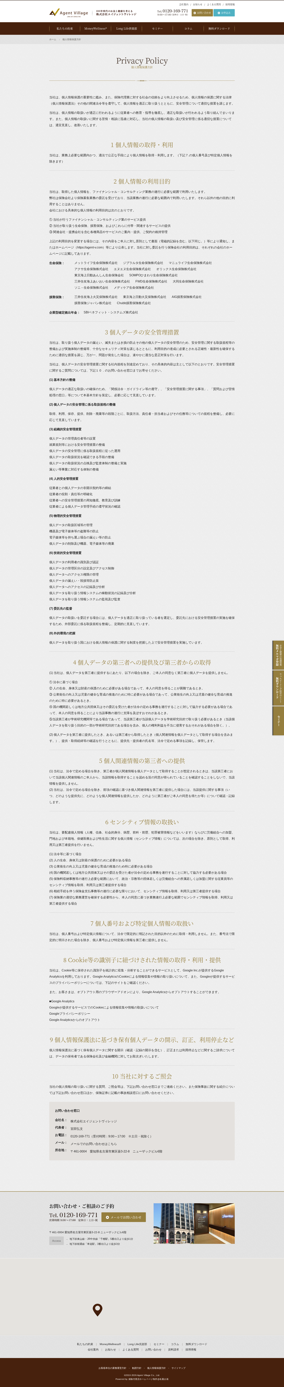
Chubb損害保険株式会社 (134, 303)
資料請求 (173, 1349)
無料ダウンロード (219, 28)
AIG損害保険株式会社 (187, 296)
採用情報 (230, 4)
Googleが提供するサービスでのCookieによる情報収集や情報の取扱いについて (104, 1007)
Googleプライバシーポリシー (69, 1013)
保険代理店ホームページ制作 (142, 1379)
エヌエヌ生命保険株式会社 (132, 269)
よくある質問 (214, 4)
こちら (112, 1143)
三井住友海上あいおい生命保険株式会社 (102, 281)
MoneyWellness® (95, 28)
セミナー (157, 28)
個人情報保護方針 (156, 1368)
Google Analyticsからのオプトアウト (74, 1019)
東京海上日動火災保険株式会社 (144, 296)
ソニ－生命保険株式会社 (91, 287)
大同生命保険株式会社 (188, 281)
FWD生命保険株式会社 (151, 281)
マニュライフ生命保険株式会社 (190, 262)
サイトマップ (178, 1368)
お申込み (225, 12)
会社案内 (183, 4)
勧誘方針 (136, 1368)
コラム (188, 28)
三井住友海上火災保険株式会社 (96, 296)
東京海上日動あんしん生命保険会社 (99, 275)
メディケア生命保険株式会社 (134, 287)
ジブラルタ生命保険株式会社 (143, 262)
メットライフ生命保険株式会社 (96, 262)
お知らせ (197, 4)
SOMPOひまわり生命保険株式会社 (153, 275)
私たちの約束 (65, 28)
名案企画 (164, 1379)
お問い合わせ (204, 12)
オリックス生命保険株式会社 (176, 269)
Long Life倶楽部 (126, 28)
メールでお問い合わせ (126, 1217)
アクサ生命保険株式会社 (91, 269)
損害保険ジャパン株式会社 (92, 303)
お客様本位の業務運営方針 (112, 1368)
